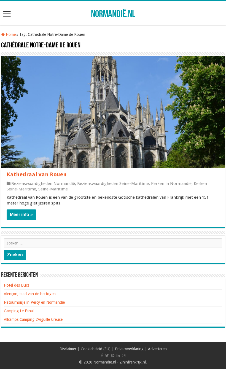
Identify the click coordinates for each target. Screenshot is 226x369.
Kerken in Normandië (171, 183)
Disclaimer (68, 349)
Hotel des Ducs (16, 285)
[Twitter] (107, 355)
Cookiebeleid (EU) (96, 349)
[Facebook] (102, 355)
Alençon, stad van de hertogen (30, 294)
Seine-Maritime (53, 189)
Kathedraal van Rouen (37, 174)
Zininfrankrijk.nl (133, 362)
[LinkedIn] (118, 355)
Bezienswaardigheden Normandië (43, 183)
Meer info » (21, 214)
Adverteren (157, 349)
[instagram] (124, 355)
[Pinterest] (113, 355)
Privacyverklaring (129, 349)
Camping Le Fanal (19, 311)
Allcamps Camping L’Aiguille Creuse (33, 319)
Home (10, 34)
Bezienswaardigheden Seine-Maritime (113, 183)
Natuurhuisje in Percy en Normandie (34, 302)
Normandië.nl (113, 15)
